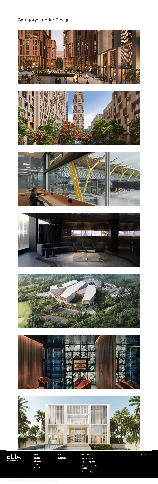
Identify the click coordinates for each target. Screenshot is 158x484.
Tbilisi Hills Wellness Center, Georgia (47, 270)
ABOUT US (102, 4)
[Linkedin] (147, 4)
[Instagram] (143, 4)
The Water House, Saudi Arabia (43, 392)
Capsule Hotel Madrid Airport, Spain (47, 148)
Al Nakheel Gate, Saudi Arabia (42, 87)
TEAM (111, 4)
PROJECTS (91, 4)
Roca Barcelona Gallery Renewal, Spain (49, 209)
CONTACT (120, 4)
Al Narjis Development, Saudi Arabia (47, 26)
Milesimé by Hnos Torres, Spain (43, 331)
